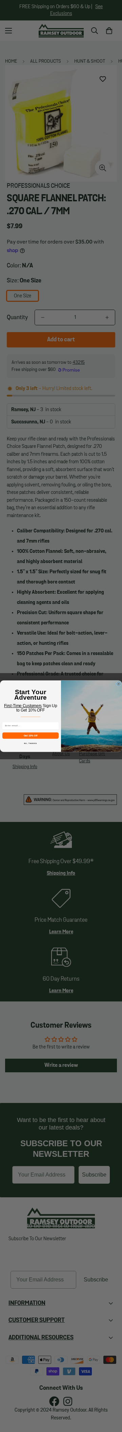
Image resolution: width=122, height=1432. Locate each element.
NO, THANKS (30, 743)
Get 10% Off (31, 735)
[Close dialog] (118, 684)
